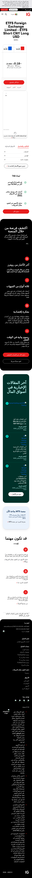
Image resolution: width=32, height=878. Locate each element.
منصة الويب (25, 649)
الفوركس (26, 681)
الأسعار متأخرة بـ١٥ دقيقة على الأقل (14, 67)
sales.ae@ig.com (8, 626)
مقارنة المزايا (25, 665)
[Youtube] (19, 701)
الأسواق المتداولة (10, 146)
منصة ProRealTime (23, 662)
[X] (24, 701)
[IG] (28, 14)
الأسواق (27, 677)
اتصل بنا (27, 623)
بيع (19, 47)
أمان (14, 87)
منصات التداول (24, 646)
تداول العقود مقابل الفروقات (20, 670)
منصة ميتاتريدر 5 (24, 657)
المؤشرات (26, 683)
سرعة (18, 87)
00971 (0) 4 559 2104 (21, 628)
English (12, 14)
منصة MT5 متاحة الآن (16, 511)
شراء (6, 47)
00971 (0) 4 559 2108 (18, 626)
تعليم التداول (25, 638)
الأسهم (27, 686)
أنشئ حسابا (4, 9)
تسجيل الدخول (13, 9)
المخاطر (18, 733)
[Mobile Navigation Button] (2, 14)
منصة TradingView (23, 655)
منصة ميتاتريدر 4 (24, 660)
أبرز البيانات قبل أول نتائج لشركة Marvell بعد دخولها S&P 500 (19, 421)
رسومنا (27, 673)
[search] (6, 14)
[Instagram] (15, 701)
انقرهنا (23, 631)
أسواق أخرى (25, 688)
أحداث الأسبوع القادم (23, 642)
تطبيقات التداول (24, 652)
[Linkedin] (28, 701)
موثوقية (8, 87)
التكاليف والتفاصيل (23, 146)
